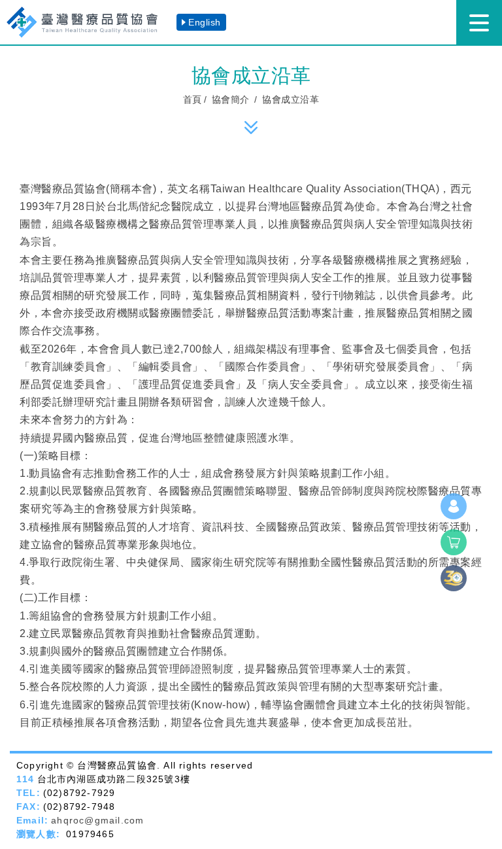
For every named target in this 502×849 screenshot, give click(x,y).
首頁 (192, 99)
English (204, 22)
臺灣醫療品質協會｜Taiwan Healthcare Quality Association (88, 22)
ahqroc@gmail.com (97, 820)
